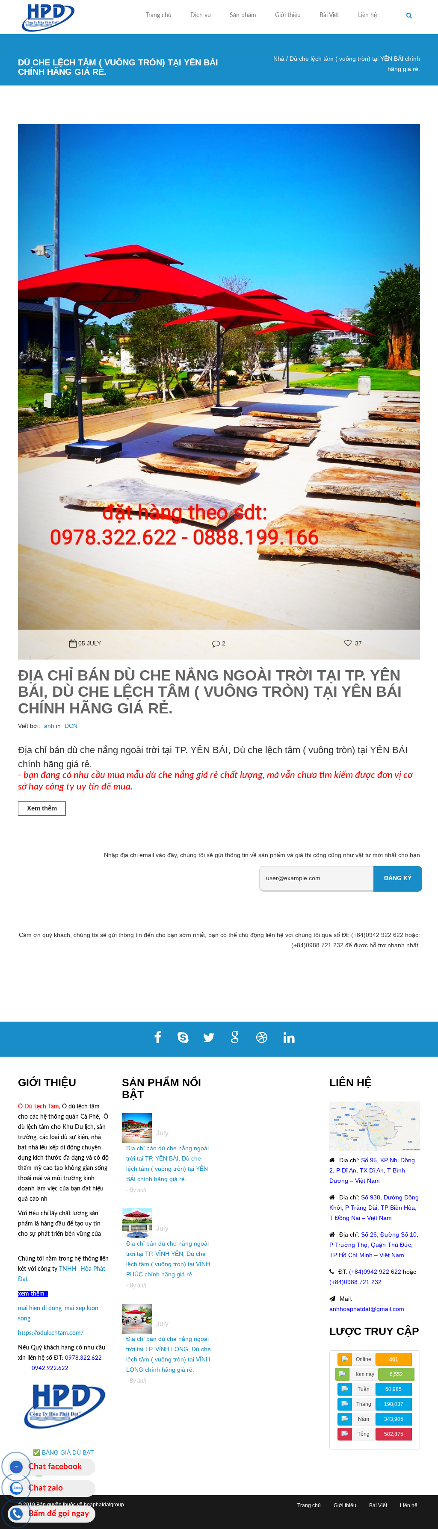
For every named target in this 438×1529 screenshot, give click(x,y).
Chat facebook (55, 1467)
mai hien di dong (40, 1308)
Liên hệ (367, 15)
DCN (71, 725)
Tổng (364, 1434)
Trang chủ (159, 15)
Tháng (363, 1404)
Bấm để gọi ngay (58, 1514)
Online (363, 1359)
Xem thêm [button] (42, 808)
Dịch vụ (200, 15)
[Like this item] (348, 643)
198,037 (393, 1404)
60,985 (393, 1389)
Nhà (278, 58)
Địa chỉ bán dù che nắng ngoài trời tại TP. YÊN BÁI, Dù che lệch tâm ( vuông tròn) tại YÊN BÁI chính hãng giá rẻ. (210, 691)
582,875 (393, 1434)
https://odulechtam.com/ (50, 1333)
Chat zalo (45, 1488)
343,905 (393, 1419)
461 (393, 1359)
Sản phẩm (243, 15)
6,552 (396, 1374)
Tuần (364, 1389)
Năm (363, 1419)
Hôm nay (363, 1374)
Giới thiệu (288, 15)
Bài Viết (329, 15)
